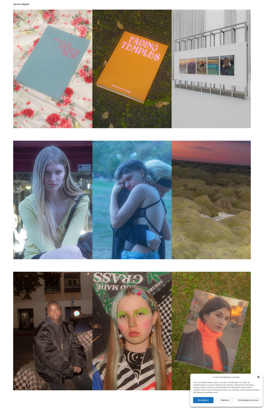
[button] (258, 377)
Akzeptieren (203, 400)
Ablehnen (225, 400)
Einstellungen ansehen (248, 400)
